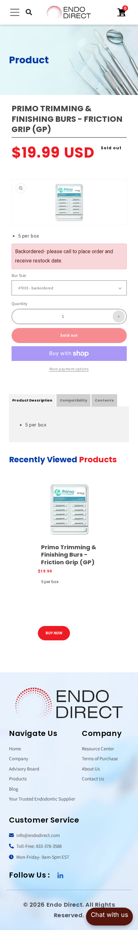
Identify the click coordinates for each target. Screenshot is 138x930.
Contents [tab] (104, 400)
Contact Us (93, 779)
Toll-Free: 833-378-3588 (38, 846)
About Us (91, 769)
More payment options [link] (69, 368)
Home (15, 749)
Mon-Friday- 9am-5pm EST (42, 857)
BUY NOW (54, 633)
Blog (13, 789)
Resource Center (98, 749)
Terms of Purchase (100, 758)
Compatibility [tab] (73, 400)
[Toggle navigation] (14, 12)
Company (18, 758)
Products (18, 779)
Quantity (20, 303)
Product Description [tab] (32, 400)
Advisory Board (24, 769)
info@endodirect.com (37, 835)
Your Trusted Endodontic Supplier (42, 799)
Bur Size (19, 275)
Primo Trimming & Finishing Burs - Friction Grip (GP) (68, 554)
